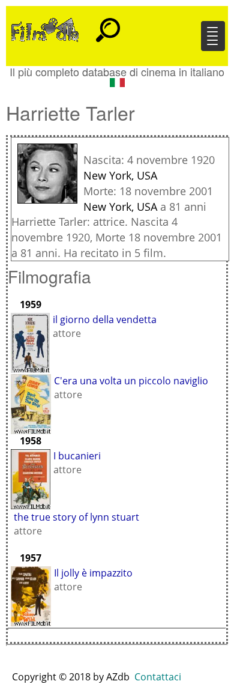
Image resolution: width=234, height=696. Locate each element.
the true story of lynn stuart (76, 517)
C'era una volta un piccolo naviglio (131, 380)
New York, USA (120, 175)
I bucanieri (77, 455)
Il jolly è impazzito (93, 572)
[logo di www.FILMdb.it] (45, 28)
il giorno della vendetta (105, 319)
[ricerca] (108, 24)
